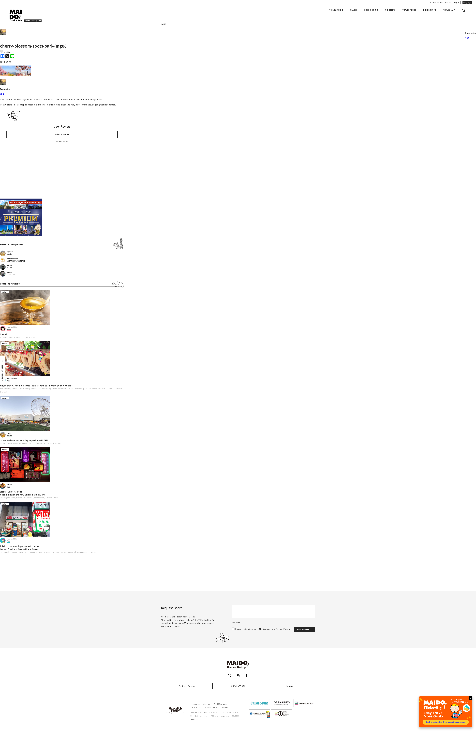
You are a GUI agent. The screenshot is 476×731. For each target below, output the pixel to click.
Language (467, 2)
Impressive (38, 443)
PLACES (353, 10)
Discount (13, 552)
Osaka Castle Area (76, 389)
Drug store (23, 552)
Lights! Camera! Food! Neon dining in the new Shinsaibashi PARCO (22, 493)
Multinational (82, 552)
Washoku (3, 337)
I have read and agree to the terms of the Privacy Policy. (262, 629)
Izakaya (57, 498)
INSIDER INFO (429, 10)
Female (110, 389)
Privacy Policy (211, 707)
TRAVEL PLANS (409, 10)
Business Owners (187, 686)
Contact (289, 686)
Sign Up (206, 704)
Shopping (4, 552)
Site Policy (196, 707)
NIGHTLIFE (390, 10)
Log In (456, 2)
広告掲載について (221, 704)
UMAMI (3, 334)
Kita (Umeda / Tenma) (8, 389)
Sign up (448, 2)
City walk (3, 392)
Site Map (224, 707)
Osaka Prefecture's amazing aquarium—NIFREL (24, 440)
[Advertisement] (62, 175)
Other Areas (24, 389)
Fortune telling (45, 389)
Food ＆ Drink (14, 337)
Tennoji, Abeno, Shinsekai (95, 389)
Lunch (49, 498)
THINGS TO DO (336, 10)
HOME (163, 24)
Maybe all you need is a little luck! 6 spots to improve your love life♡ (36, 385)
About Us (196, 704)
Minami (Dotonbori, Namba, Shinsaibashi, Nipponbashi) (22, 498)
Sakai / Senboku (59, 389)
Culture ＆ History (29, 337)
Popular (34, 389)
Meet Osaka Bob (436, 2)
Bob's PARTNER (238, 686)
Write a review (62, 134)
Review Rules (62, 141)
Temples (119, 389)
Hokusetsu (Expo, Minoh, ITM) (19, 443)
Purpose (58, 443)
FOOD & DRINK (371, 10)
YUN (467, 37)
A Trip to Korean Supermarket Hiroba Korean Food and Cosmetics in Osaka (19, 548)
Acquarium (48, 443)
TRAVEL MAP (449, 10)
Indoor (2, 443)
